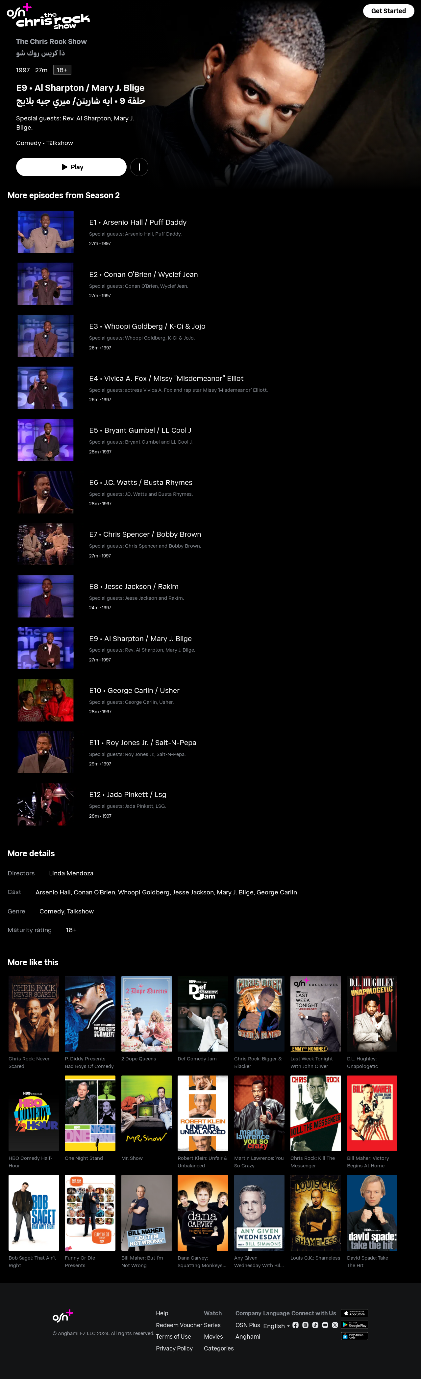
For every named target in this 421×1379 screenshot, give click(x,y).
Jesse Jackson (193, 892)
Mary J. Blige (235, 892)
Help (162, 1313)
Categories (219, 1348)
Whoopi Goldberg (144, 892)
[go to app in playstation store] (354, 1336)
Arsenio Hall (53, 892)
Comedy (51, 911)
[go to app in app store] (354, 1313)
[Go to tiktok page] (315, 1326)
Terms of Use (173, 1336)
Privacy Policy (174, 1348)
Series (212, 1325)
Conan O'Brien (94, 892)
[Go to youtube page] (325, 1326)
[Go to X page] (335, 1326)
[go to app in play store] (354, 1325)
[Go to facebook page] (295, 1326)
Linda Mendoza (71, 872)
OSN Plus (247, 1325)
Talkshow (80, 911)
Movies (213, 1336)
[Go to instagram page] (305, 1326)
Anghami (247, 1336)
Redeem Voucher (179, 1325)
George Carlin (277, 892)
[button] (388, 11)
